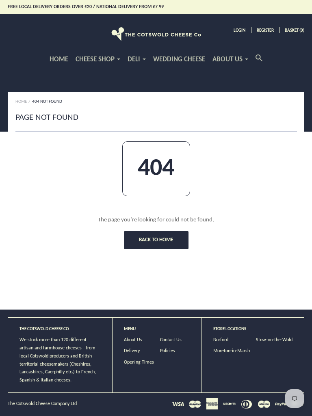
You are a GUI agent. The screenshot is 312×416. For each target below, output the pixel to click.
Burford (220, 340)
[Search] (259, 62)
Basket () (294, 30)
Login (239, 30)
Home (59, 59)
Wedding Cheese (179, 59)
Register (265, 30)
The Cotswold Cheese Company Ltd (42, 403)
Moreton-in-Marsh (231, 351)
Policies (167, 351)
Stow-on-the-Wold (274, 340)
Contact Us (171, 340)
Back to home (156, 240)
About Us (133, 340)
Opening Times (139, 362)
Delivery (132, 351)
